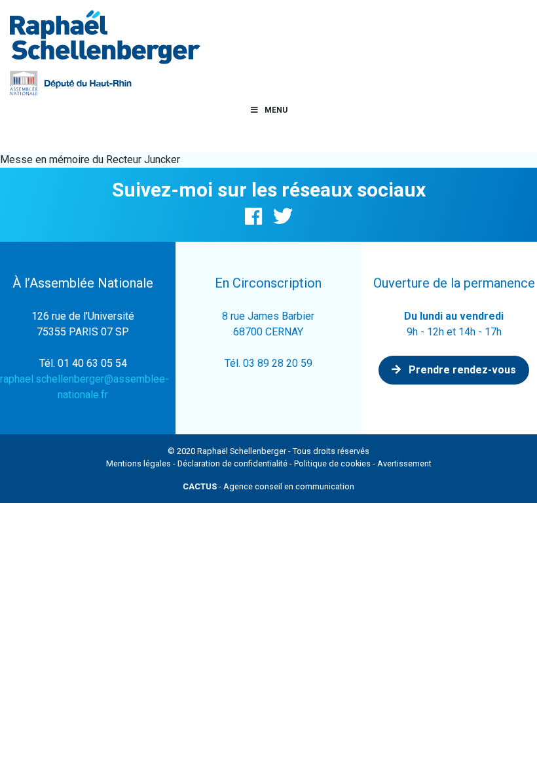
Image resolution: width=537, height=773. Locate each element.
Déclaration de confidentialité (232, 463)
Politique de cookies (332, 463)
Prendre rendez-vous (461, 370)
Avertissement (404, 463)
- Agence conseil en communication (268, 486)
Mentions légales (138, 463)
